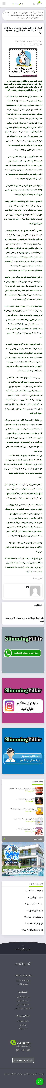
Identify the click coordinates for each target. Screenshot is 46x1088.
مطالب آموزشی (27, 12)
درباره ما (23, 1025)
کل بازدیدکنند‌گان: (35, 930)
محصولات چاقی (23, 1000)
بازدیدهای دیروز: (35, 910)
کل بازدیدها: (37, 923)
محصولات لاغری (23, 997)
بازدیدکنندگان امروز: (34, 903)
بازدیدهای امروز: (36, 897)
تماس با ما (23, 1028)
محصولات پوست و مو (23, 1008)
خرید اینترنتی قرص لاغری (23, 1060)
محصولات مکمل (23, 1004)
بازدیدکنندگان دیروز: (34, 917)
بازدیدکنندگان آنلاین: (34, 890)
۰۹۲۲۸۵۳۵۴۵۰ (24, 1043)
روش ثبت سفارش (23, 980)
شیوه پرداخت (23, 984)
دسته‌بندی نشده (14, 12)
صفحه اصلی (38, 12)
